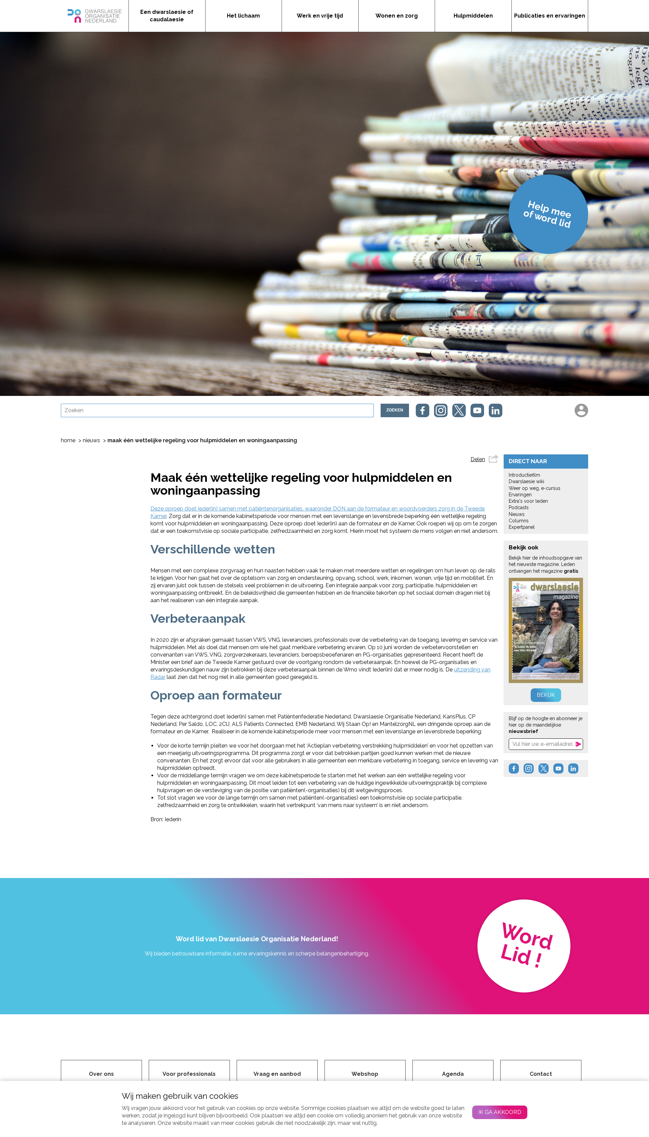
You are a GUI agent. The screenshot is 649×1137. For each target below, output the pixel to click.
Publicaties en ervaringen (549, 16)
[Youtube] (477, 410)
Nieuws (91, 440)
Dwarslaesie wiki (526, 481)
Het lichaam (243, 16)
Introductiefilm (524, 475)
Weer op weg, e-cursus (534, 488)
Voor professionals (189, 1074)
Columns (519, 520)
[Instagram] (441, 410)
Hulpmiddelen (473, 16)
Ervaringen (520, 494)
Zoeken (394, 410)
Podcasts (519, 507)
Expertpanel (522, 527)
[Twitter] (459, 410)
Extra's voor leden (528, 501)
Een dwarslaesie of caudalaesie (166, 16)
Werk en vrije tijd (320, 16)
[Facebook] (422, 410)
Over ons (101, 1074)
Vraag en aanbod (277, 1074)
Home (68, 440)
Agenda (453, 1074)
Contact (541, 1074)
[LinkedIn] (495, 410)
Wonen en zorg (397, 16)
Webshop (365, 1074)
